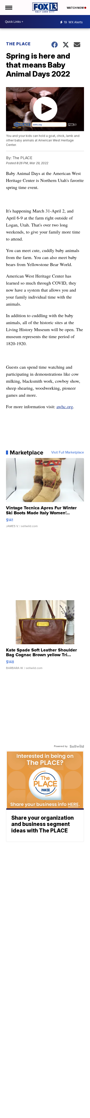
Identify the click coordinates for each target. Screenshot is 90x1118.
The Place (18, 43)
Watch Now (75, 7)
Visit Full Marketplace (67, 452)
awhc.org (64, 406)
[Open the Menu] (8, 7)
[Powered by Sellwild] (77, 746)
